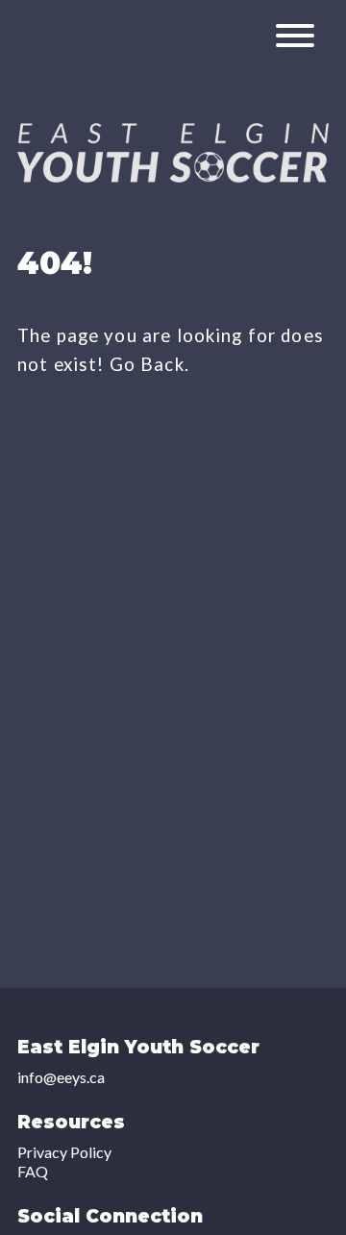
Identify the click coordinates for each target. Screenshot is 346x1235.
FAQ (32, 1171)
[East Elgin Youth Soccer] (173, 176)
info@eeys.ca (61, 1077)
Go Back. (149, 364)
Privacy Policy (64, 1152)
